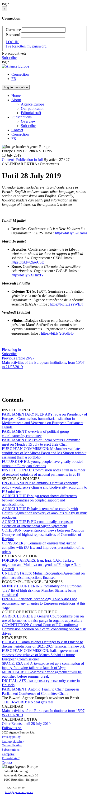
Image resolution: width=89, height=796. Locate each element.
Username (13, 30)
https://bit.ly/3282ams (71, 233)
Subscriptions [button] (21, 117)
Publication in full (29, 160)
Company (8, 754)
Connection (20, 74)
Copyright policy (13, 741)
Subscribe (9, 58)
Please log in (11, 350)
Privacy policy (11, 736)
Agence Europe (32, 104)
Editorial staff (31, 113)
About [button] (16, 100)
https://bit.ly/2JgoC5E (27, 262)
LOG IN (12, 42)
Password (13, 35)
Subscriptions (10, 749)
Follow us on (12, 728)
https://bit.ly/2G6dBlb (57, 333)
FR (13, 79)
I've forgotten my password (26, 46)
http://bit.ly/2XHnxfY (27, 275)
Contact (17, 130)
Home (16, 96)
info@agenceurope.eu (19, 792)
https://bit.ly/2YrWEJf (66, 304)
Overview (28, 121)
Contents (8, 160)
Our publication (32, 108)
